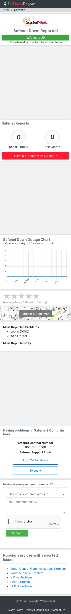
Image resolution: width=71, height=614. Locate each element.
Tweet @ (35, 470)
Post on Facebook (35, 460)
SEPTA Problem (21, 586)
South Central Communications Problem (38, 568)
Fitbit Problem (20, 582)
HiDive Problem (21, 577)
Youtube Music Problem (26, 573)
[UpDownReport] (19, 4)
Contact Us (58, 609)
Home (5, 10)
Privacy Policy (14, 609)
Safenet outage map (35, 314)
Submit (17, 533)
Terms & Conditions (37, 609)
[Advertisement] (35, 82)
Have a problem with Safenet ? (35, 156)
